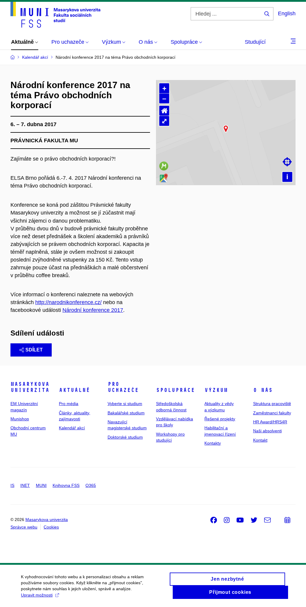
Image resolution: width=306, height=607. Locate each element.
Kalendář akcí (72, 427)
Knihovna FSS (66, 485)
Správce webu (23, 527)
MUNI (41, 485)
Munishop (19, 418)
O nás (263, 390)
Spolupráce (175, 390)
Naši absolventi (267, 430)
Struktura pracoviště (272, 403)
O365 (90, 485)
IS (12, 485)
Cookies (51, 527)
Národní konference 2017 (92, 310)
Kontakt (260, 440)
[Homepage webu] (55, 15)
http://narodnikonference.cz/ (68, 302)
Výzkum (216, 390)
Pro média (68, 403)
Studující (255, 42)
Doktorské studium (125, 437)
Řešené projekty (219, 418)
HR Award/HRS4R (270, 421)
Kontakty (212, 443)
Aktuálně (74, 390)
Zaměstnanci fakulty (272, 412)
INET (25, 485)
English (287, 13)
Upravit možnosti (37, 595)
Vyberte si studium (125, 403)
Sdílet (34, 349)
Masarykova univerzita (29, 387)
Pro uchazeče (123, 387)
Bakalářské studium (126, 412)
